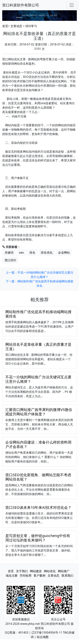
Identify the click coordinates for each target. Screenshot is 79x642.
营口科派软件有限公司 (20, 5)
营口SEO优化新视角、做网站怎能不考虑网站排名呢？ (38, 477)
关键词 (9, 252)
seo (21, 252)
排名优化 (47, 252)
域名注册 (11, 575)
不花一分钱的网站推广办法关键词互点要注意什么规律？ (38, 379)
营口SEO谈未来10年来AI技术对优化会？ (38, 507)
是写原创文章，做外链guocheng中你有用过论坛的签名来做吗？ (37, 538)
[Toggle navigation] (72, 5)
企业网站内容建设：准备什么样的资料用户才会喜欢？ (38, 444)
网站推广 (64, 571)
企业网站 (64, 252)
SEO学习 (31, 26)
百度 (29, 226)
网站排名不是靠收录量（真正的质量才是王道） (38, 346)
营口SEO (10, 260)
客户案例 (39, 575)
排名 (32, 252)
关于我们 (22, 571)
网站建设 (36, 571)
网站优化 (50, 571)
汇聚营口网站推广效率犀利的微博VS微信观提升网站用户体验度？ (38, 411)
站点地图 (43, 637)
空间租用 (25, 575)
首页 (5, 26)
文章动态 (16, 26)
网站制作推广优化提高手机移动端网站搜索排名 (38, 314)
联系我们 (67, 575)
